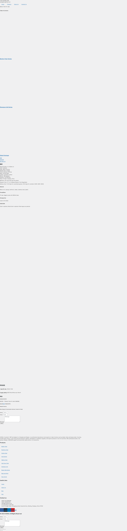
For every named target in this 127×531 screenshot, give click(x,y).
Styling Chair (4, 453)
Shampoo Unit (4, 466)
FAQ (2, 494)
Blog (2, 491)
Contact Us (24, 4)
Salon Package (4, 155)
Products (9, 4)
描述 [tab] (1, 158)
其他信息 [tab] (2, 159)
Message (2, 421)
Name (1, 412)
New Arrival (4, 476)
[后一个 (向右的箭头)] (2, 530)
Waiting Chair (4, 460)
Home (2, 4)
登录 (4, 403)
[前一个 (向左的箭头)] (0, 530)
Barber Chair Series (6, 59)
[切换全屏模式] (2, 529)
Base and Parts (4, 473)
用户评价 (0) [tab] (2, 161)
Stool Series (4, 456)
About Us (16, 4)
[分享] (3, 529)
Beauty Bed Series (5, 470)
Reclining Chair (4, 449)
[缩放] (0, 529)
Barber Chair (4, 446)
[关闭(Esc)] (5, 529)
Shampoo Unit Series (6, 107)
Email (1, 414)
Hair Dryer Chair (5, 463)
